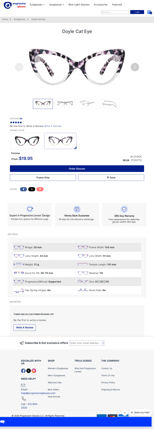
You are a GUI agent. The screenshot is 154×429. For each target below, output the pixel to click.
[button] (135, 67)
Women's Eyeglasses (58, 368)
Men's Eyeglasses (56, 375)
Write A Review (52, 126)
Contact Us (106, 368)
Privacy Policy (108, 382)
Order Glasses (77, 168)
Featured (117, 4)
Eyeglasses (36, 4)
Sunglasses (56, 4)
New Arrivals (54, 396)
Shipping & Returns (110, 389)
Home (5, 19)
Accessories (101, 4)
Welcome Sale (55, 382)
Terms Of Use (108, 375)
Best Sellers (53, 389)
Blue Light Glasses (79, 4)
